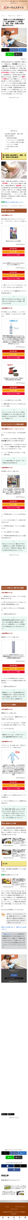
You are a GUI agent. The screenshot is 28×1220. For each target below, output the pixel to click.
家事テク (5, 1114)
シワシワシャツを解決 (12, 144)
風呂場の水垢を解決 (12, 138)
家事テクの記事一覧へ (7, 927)
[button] (18, 54)
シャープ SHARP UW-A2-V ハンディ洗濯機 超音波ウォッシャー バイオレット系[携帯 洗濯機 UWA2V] (13, 656)
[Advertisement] (14, 113)
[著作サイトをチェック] (7, 1165)
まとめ (7, 148)
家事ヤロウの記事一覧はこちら (13, 202)
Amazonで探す (13, 251)
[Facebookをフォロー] (14, 1169)
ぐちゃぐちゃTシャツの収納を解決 (15, 140)
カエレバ (23, 244)
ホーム (7, 1206)
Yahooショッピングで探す (13, 255)
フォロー (15, 975)
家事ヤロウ (7, 934)
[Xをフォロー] (20, 1165)
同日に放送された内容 (12, 146)
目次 (12, 130)
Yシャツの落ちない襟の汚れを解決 (15, 142)
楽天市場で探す (13, 248)
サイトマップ (14, 1209)
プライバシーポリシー (20, 1206)
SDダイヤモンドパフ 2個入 (13, 241)
